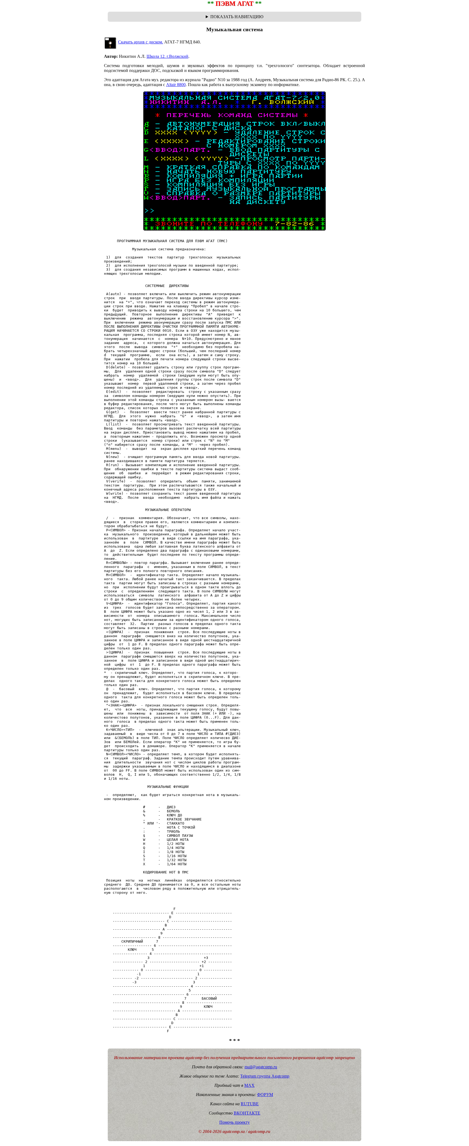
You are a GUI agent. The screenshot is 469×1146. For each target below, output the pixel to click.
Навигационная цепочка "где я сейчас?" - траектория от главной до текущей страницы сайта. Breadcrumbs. (234, 16)
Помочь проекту (234, 1122)
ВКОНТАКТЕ (247, 1113)
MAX (249, 1085)
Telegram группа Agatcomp (264, 1076)
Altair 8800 (176, 84)
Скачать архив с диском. (140, 42)
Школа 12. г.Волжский (167, 56)
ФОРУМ (265, 1094)
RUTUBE (250, 1103)
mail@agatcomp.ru (261, 1067)
